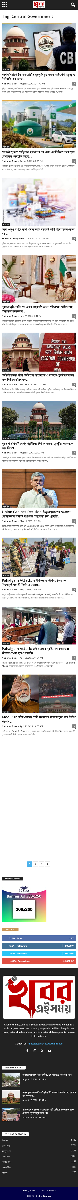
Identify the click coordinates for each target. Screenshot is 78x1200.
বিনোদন (4, 1173)
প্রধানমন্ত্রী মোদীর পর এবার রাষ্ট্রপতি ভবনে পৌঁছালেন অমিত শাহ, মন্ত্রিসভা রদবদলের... (37, 309)
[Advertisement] (39, 760)
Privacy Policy (28, 1190)
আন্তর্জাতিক (6, 1167)
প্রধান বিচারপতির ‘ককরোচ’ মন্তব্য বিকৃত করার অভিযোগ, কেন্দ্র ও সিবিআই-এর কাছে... (38, 76)
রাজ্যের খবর (6, 1151)
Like (71, 938)
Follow (69, 945)
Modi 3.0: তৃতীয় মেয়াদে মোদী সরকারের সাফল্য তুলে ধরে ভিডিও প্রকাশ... (39, 719)
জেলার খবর (6, 1162)
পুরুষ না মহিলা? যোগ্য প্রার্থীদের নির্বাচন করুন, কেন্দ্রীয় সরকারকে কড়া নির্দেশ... (37, 445)
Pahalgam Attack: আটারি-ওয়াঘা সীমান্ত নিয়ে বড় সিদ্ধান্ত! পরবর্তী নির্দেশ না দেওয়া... (34, 582)
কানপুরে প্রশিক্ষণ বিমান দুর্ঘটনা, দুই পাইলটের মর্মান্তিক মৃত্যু (46, 1074)
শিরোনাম (5, 1140)
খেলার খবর (6, 1156)
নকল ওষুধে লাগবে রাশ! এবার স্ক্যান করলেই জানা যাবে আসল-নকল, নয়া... (38, 231)
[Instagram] (35, 1051)
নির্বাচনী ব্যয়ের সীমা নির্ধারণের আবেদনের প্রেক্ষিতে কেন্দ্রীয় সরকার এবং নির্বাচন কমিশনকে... (38, 377)
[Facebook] (28, 1051)
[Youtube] (50, 1051)
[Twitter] (43, 1051)
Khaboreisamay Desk (13, 238)
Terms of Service (48, 1190)
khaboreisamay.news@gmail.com (45, 1043)
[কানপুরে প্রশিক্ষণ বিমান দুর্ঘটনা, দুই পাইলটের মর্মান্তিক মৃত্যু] (11, 1080)
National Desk (9, 83)
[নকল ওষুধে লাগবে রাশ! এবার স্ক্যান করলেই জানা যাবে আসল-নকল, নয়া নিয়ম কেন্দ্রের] (39, 202)
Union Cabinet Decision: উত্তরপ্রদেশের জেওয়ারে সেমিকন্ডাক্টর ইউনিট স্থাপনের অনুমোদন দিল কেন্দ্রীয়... (36, 514)
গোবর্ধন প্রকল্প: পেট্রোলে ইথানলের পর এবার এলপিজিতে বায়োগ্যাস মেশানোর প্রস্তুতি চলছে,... (38, 154)
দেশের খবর (6, 69)
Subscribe (68, 961)
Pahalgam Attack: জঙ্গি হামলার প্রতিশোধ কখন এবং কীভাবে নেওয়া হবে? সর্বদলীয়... (35, 650)
